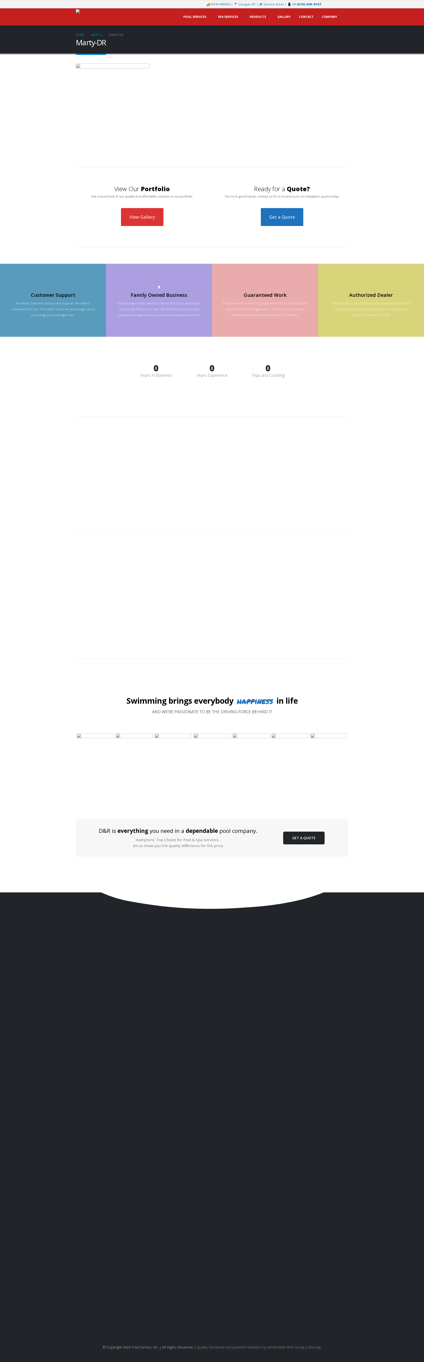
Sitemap (314, 1347)
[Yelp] (344, 4)
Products (258, 17)
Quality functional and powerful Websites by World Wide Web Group (251, 1347)
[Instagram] (336, 4)
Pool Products (338, 1125)
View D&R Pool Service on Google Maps (212, 1321)
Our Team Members (333, 1155)
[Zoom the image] (95, 736)
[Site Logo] (106, 17)
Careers (342, 1169)
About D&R (340, 1148)
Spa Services (228, 17)
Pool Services (194, 17)
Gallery (284, 17)
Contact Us (92, 1125)
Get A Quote (304, 838)
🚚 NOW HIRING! (218, 4)
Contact (306, 17)
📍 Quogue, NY (245, 4)
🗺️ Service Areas (271, 4)
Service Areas (338, 1162)
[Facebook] (328, 4)
